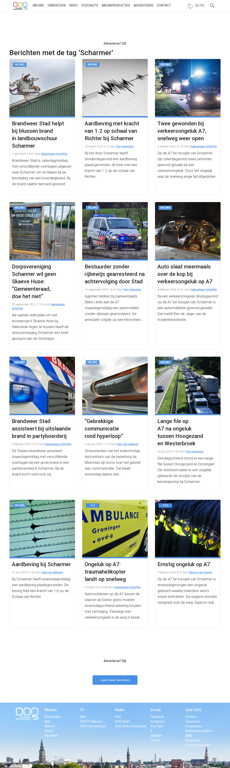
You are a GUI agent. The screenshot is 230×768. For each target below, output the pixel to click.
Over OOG (193, 710)
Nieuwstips (52, 716)
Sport (49, 731)
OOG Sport (122, 721)
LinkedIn (156, 735)
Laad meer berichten (115, 680)
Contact (164, 5)
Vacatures (192, 721)
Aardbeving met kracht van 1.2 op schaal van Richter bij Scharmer (112, 131)
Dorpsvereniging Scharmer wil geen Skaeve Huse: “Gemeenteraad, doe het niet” (34, 282)
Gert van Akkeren (127, 444)
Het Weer (51, 735)
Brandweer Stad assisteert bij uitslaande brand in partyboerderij (41, 428)
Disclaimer (192, 740)
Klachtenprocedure (198, 731)
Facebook (157, 716)
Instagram (157, 721)
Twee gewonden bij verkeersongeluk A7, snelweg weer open (181, 131)
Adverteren (143, 5)
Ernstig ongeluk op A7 (183, 564)
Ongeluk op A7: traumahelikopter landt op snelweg (105, 571)
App (48, 721)
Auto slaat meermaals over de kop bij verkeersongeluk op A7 (184, 274)
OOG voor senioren (93, 726)
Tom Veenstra (124, 146)
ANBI (188, 735)
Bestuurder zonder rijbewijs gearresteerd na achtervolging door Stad (115, 274)
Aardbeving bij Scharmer (41, 564)
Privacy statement (198, 745)
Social (155, 710)
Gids (83, 716)
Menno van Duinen (200, 572)
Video (73, 5)
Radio (119, 710)
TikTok (155, 740)
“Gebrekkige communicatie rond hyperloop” (104, 428)
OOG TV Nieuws (91, 721)
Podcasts (90, 5)
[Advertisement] (115, 28)
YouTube (156, 726)
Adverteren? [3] (115, 43)
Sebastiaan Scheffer (54, 153)
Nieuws (38, 5)
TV (82, 710)
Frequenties (193, 726)
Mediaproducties (116, 5)
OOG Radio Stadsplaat (130, 726)
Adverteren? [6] (115, 661)
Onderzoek (57, 5)
